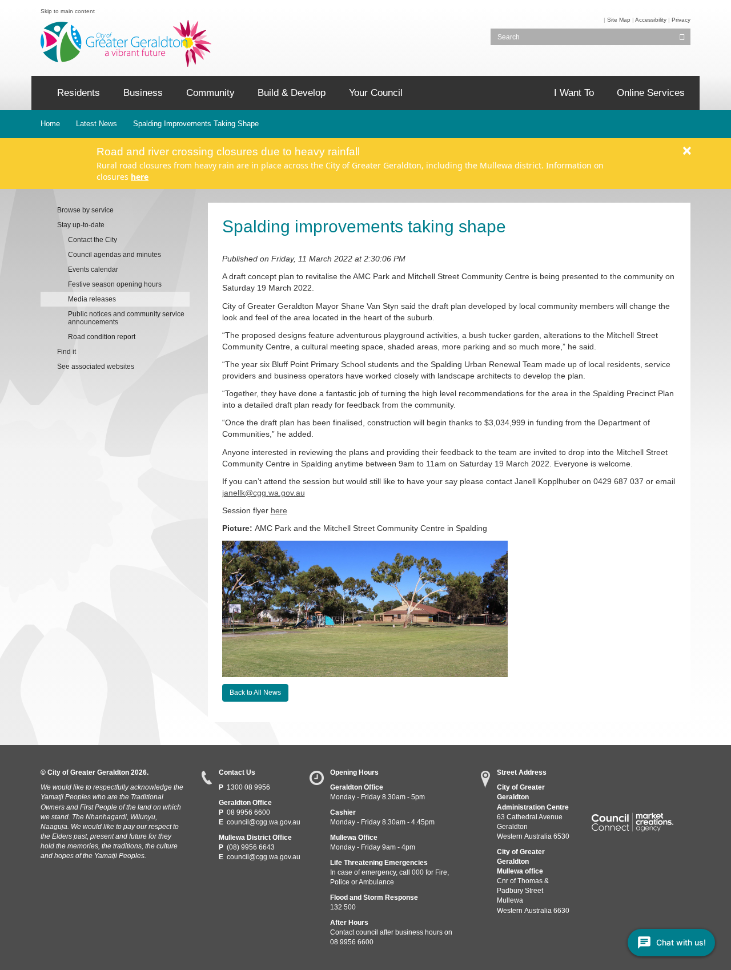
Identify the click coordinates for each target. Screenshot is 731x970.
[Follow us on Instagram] (661, 776)
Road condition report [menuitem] (101, 337)
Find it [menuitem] (66, 352)
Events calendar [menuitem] (93, 269)
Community (210, 92)
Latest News (96, 123)
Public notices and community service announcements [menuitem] (126, 318)
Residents (78, 92)
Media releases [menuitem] (92, 299)
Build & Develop (292, 92)
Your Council (376, 92)
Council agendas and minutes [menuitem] (114, 255)
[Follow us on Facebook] (599, 776)
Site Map (618, 20)
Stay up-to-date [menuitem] (81, 225)
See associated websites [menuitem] (95, 367)
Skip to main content (68, 11)
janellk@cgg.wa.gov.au (263, 492)
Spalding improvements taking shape (196, 123)
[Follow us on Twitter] (620, 776)
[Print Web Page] (603, 20)
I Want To (574, 92)
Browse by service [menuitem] (85, 210)
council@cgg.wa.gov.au (263, 822)
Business (143, 92)
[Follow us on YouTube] (640, 776)
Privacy (681, 20)
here (139, 176)
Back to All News (255, 693)
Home (50, 123)
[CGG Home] (40, 93)
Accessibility (650, 20)
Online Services (651, 92)
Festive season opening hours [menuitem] (115, 284)
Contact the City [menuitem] (92, 240)
